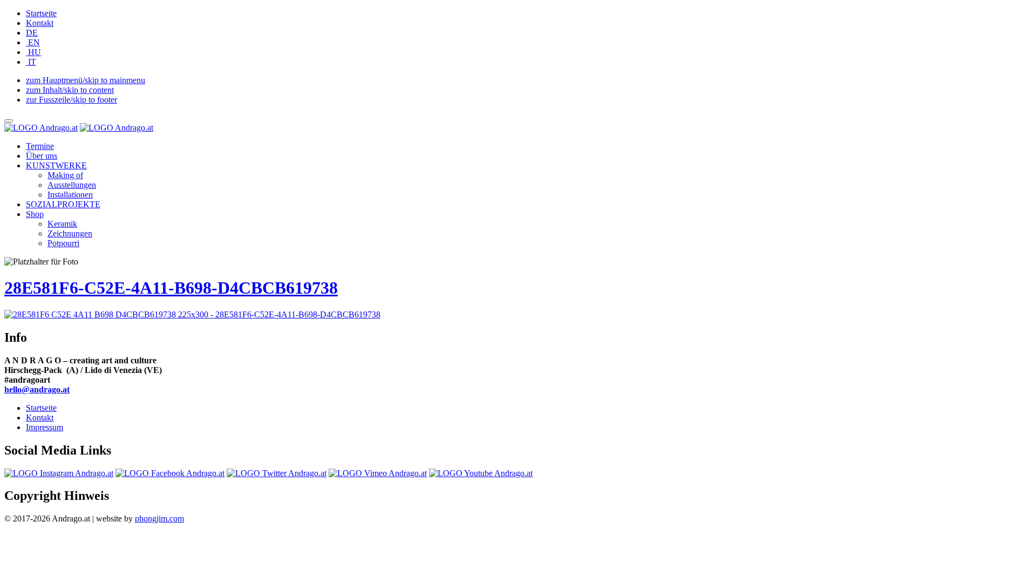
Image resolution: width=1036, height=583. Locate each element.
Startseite (41, 13)
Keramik (62, 223)
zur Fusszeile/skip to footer (71, 99)
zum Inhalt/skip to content (70, 89)
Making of (65, 175)
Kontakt (39, 23)
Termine (40, 146)
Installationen (70, 194)
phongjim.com (159, 518)
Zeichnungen (69, 233)
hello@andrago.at (37, 389)
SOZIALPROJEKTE (63, 204)
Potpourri (63, 243)
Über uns (41, 155)
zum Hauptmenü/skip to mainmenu (85, 80)
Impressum (44, 427)
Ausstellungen (71, 184)
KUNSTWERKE (56, 165)
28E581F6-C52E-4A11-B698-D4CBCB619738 (171, 287)
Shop (35, 214)
